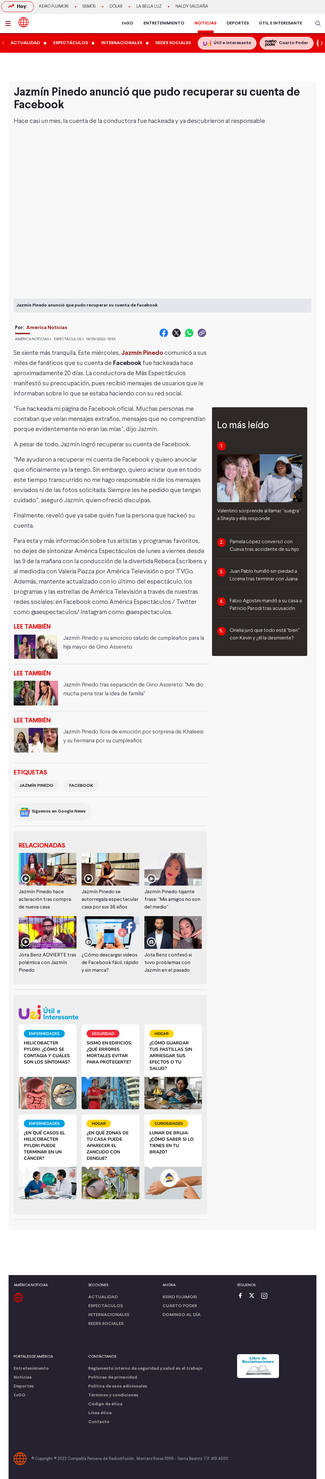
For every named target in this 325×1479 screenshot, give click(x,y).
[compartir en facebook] (164, 333)
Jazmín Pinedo (36, 786)
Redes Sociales (105, 1324)
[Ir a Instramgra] (266, 1296)
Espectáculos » (69, 339)
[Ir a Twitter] (254, 1296)
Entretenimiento (31, 1369)
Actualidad (103, 1297)
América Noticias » (33, 339)
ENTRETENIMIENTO (163, 23)
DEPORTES (238, 23)
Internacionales (108, 1315)
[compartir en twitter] (176, 333)
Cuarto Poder (179, 1306)
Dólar (116, 7)
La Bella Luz (149, 7)
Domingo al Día (181, 1315)
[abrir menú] (9, 23)
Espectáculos (105, 1306)
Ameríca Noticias (46, 327)
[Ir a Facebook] (242, 1296)
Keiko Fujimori (54, 7)
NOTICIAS (205, 23)
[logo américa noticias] (23, 22)
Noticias (23, 1377)
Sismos (89, 7)
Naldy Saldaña (192, 7)
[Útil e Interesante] (110, 1012)
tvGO (127, 23)
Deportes (24, 1386)
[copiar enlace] (202, 333)
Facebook (81, 786)
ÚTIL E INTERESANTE (280, 23)
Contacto (98, 1422)
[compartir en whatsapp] (189, 333)
